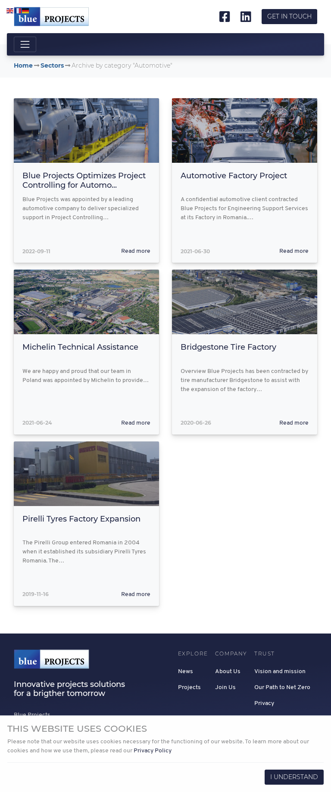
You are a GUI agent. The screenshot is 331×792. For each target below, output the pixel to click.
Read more (135, 251)
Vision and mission (280, 671)
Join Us (225, 687)
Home (23, 65)
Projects (189, 687)
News (185, 671)
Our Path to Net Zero (282, 687)
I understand (294, 777)
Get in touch (289, 16)
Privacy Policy (153, 751)
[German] (26, 11)
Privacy (264, 703)
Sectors (52, 65)
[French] (18, 11)
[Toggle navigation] (25, 44)
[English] (10, 11)
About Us (227, 671)
